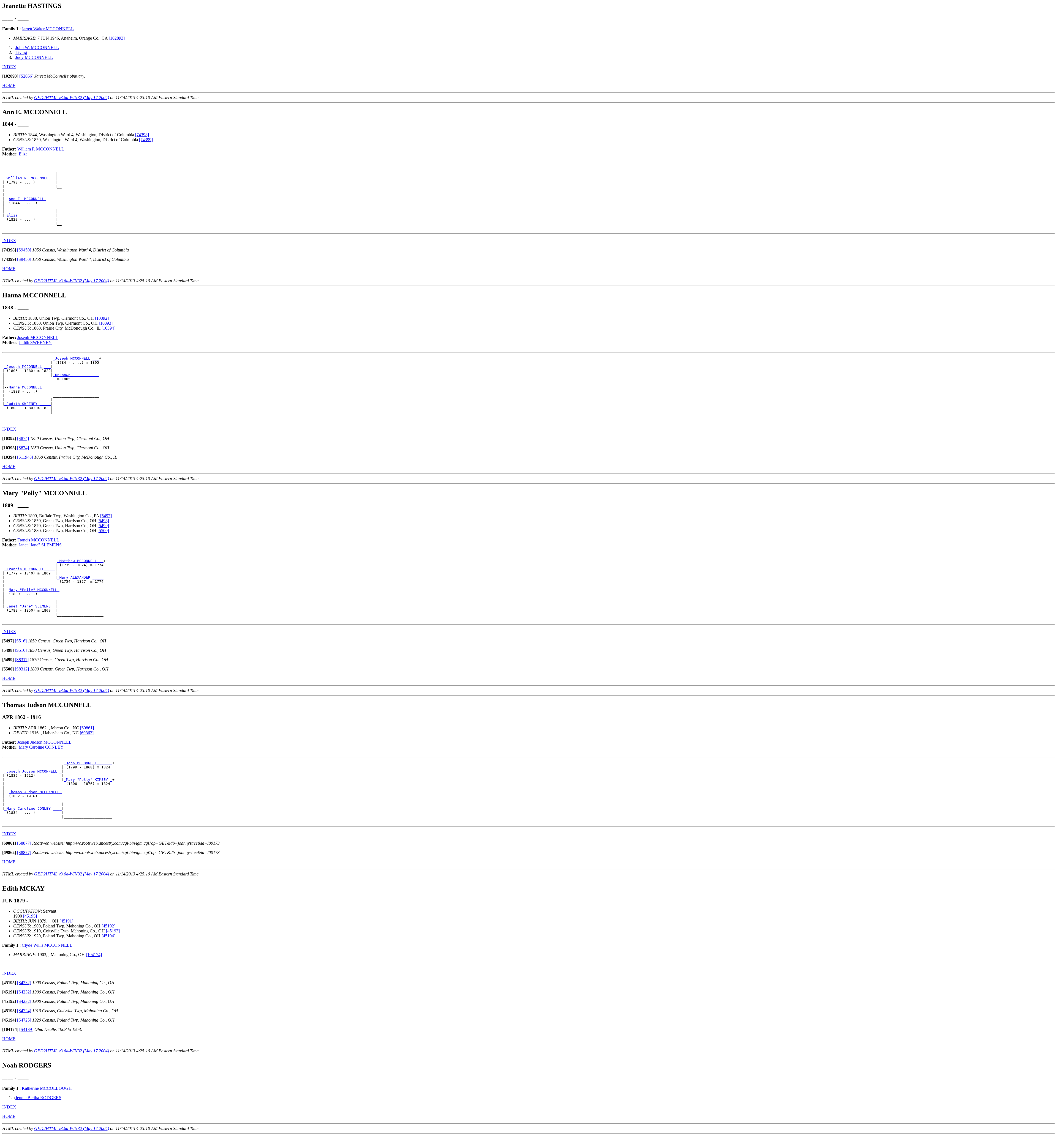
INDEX (9, 66)
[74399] (146, 139)
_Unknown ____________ (76, 375)
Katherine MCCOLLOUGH (47, 1088)
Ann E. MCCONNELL (27, 199)
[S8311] (22, 659)
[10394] (108, 328)
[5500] (103, 530)
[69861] (87, 728)
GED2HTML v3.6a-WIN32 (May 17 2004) (71, 97)
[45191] (66, 921)
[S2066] (26, 76)
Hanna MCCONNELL (26, 387)
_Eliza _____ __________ (29, 215)
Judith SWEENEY (35, 342)
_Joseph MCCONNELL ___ (76, 358)
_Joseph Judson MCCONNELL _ (33, 771)
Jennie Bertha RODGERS (38, 1097)
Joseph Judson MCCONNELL (44, 742)
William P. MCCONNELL (40, 149)
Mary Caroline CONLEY (41, 747)
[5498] (103, 520)
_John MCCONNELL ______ (88, 763)
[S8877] (24, 843)
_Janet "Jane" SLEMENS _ (29, 606)
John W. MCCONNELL (37, 47)
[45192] (108, 926)
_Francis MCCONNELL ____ (29, 569)
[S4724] (24, 1010)
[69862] (87, 732)
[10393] (106, 323)
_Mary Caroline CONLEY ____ (33, 808)
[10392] (102, 318)
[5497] (106, 515)
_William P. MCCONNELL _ (29, 178)
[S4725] (24, 1020)
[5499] (103, 525)
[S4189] (26, 1029)
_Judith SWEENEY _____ (27, 404)
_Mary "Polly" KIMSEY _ (88, 780)
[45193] (113, 931)
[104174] (94, 954)
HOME (8, 85)
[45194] (108, 936)
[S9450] (24, 250)
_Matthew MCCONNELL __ (80, 561)
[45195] (30, 916)
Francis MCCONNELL (38, 540)
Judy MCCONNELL (34, 57)
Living (21, 52)
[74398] (142, 134)
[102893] (117, 38)
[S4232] (24, 982)
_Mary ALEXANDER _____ (80, 577)
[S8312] (22, 669)
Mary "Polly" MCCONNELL (34, 590)
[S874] (23, 438)
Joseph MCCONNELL (37, 337)
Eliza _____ (29, 154)
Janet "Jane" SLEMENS (40, 545)
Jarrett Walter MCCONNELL (48, 28)
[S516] (21, 641)
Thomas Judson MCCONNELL (35, 792)
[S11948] (25, 457)
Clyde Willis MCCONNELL (47, 945)
